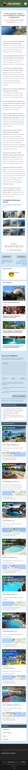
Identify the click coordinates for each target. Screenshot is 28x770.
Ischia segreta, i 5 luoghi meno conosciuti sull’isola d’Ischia (13, 331)
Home (3, 764)
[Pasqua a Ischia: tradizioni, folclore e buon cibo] (14, 310)
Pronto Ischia (5, 739)
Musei (24, 764)
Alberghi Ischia (6, 729)
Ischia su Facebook (7, 732)
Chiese (16, 764)
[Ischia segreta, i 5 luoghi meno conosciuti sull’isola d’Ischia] (14, 325)
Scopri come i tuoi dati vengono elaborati (12, 401)
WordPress (23, 762)
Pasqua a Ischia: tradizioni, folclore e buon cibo (12, 316)
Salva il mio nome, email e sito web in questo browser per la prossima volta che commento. (12, 383)
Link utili (5, 736)
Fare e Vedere (20, 20)
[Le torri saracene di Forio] (14, 293)
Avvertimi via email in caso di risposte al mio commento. (13, 388)
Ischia (11, 445)
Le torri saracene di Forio (11, 302)
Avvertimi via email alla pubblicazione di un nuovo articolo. (14, 391)
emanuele (12, 20)
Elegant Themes (11, 762)
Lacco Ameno (10, 22)
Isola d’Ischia (14, 766)
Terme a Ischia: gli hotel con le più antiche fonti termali (13, 346)
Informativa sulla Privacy (8, 753)
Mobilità (20, 764)
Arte (13, 764)
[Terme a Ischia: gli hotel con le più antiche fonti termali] (14, 340)
